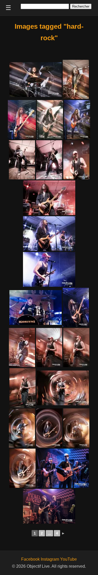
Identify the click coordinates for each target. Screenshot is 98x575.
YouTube (68, 559)
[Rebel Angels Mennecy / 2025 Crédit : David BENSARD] (63, 468)
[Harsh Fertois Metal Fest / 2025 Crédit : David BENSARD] (35, 79)
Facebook (30, 559)
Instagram (50, 559)
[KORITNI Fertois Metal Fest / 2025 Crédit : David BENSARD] (22, 159)
